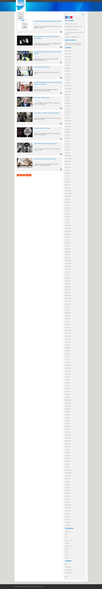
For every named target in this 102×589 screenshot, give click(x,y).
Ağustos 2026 (68, 50)
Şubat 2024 (67, 138)
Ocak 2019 (67, 315)
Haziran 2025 (68, 91)
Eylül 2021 (67, 222)
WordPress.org (68, 572)
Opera (66, 552)
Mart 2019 (67, 309)
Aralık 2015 (67, 423)
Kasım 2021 (67, 216)
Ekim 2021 (67, 219)
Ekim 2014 (67, 464)
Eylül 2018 (67, 327)
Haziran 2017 (68, 371)
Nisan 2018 (67, 341)
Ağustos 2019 (68, 295)
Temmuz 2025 (68, 88)
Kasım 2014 (67, 461)
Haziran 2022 (68, 196)
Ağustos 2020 (68, 260)
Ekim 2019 (67, 289)
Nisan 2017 (67, 376)
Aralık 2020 (67, 248)
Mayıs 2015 (67, 443)
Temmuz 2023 (68, 158)
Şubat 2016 (67, 417)
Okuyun (66, 549)
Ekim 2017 (67, 359)
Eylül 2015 (67, 432)
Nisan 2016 (67, 411)
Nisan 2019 (67, 307)
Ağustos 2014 (68, 469)
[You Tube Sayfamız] (71, 18)
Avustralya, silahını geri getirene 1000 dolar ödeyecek (74, 33)
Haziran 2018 (68, 336)
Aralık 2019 (67, 283)
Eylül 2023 (67, 152)
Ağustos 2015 (68, 435)
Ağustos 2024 (68, 120)
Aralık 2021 (67, 213)
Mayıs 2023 (67, 164)
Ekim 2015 (67, 429)
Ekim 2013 (67, 499)
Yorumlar (68, 569)
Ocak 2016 (67, 420)
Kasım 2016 (67, 391)
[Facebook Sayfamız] (66, 18)
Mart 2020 (67, 275)
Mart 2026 (67, 65)
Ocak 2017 (67, 385)
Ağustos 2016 (68, 400)
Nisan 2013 (67, 516)
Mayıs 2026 (67, 59)
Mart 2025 (67, 100)
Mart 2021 (67, 240)
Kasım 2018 (67, 321)
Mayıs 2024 (67, 129)
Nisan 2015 (67, 446)
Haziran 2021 (68, 231)
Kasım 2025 (67, 77)
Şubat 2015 (67, 452)
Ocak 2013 (67, 525)
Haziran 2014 (68, 475)
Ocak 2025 (67, 106)
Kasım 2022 (67, 181)
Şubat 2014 (67, 487)
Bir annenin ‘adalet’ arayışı (42, 97)
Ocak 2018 (67, 350)
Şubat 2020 (67, 277)
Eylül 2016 (67, 397)
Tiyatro (66, 557)
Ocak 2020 (67, 280)
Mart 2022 (67, 205)
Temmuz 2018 (68, 333)
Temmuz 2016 (68, 403)
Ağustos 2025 (68, 85)
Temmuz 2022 (68, 193)
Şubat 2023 (67, 173)
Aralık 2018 (67, 318)
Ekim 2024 (67, 114)
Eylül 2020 (67, 257)
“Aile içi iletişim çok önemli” (42, 67)
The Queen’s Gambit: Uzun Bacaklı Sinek (46, 113)
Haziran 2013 (68, 510)
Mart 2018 (67, 344)
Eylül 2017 (67, 362)
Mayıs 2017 (67, 373)
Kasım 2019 (67, 286)
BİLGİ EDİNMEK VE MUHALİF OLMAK (73, 26)
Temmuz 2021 (68, 228)
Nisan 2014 (67, 481)
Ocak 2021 (67, 245)
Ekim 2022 (67, 184)
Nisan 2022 (67, 202)
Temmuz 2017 (68, 368)
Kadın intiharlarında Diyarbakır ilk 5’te (45, 159)
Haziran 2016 (68, 405)
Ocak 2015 (67, 455)
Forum (66, 534)
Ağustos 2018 (68, 330)
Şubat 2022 (67, 208)
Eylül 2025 (67, 82)
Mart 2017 (67, 379)
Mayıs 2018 (67, 339)
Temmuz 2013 (68, 507)
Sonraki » (28, 175)
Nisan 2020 (67, 272)
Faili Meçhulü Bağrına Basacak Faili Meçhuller (48, 21)
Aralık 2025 (67, 74)
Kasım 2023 (67, 146)
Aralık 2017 (67, 353)
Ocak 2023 (67, 176)
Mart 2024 (67, 135)
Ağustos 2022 (68, 190)
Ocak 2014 (67, 490)
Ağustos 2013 (68, 504)
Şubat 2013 (67, 522)
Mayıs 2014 (67, 478)
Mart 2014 (67, 484)
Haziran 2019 (68, 301)
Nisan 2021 (67, 237)
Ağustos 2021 (68, 225)
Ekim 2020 (67, 254)
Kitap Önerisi (68, 546)
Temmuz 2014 (68, 472)
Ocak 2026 (67, 71)
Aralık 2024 (67, 109)
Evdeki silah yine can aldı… (71, 23)
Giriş (66, 564)
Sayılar (66, 554)
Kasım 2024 (67, 112)
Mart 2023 (67, 170)
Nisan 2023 (67, 167)
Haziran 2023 (68, 161)
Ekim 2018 (67, 324)
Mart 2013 (67, 519)
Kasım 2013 (67, 496)
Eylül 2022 (67, 187)
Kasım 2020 (67, 251)
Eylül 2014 (67, 467)
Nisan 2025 (67, 97)
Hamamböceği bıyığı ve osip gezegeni (45, 143)
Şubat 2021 (67, 242)
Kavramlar (67, 543)
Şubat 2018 (67, 347)
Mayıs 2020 (67, 269)
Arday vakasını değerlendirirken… (72, 37)
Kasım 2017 (67, 356)
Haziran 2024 (68, 126)
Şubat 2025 (67, 103)
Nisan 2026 (67, 62)
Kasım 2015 (67, 426)
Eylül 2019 (67, 292)
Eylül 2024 (67, 117)
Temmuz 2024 (68, 123)
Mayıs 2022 (67, 199)
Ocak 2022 (67, 210)
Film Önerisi (67, 531)
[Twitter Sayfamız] (69, 18)
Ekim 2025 (67, 80)
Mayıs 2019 (67, 304)
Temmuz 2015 (68, 437)
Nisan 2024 (67, 132)
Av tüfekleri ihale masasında (71, 29)
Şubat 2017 (67, 382)
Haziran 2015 (68, 440)
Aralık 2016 (67, 388)
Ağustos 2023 (68, 155)
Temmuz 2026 (68, 53)
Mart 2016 (67, 414)
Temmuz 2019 (68, 298)
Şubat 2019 (67, 312)
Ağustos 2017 (68, 365)
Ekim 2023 (67, 149)
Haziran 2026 (68, 56)
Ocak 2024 (67, 141)
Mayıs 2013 (67, 513)
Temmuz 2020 (68, 263)
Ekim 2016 (67, 394)
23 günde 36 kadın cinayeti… (42, 128)
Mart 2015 (67, 449)
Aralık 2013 (67, 493)
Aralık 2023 (67, 144)
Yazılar (68, 567)
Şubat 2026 (67, 68)
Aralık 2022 (67, 178)
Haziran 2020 (68, 266)
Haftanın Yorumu (68, 540)
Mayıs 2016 (67, 408)
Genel (66, 537)
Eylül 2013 (67, 502)
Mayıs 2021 (67, 234)
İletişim (66, 576)
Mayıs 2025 (67, 94)
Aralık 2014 (67, 458)
